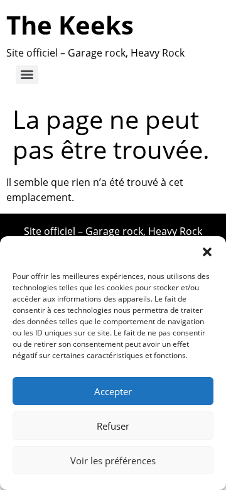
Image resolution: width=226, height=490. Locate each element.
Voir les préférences (113, 460)
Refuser (113, 426)
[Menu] (27, 74)
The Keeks (70, 25)
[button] (207, 252)
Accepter (113, 391)
